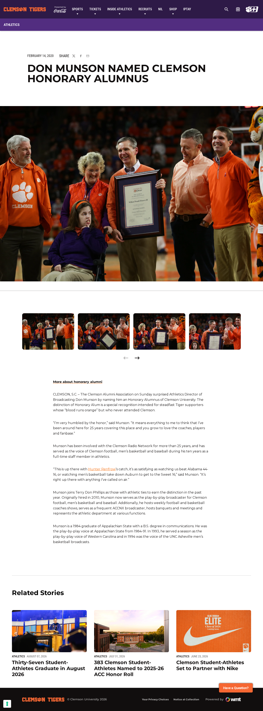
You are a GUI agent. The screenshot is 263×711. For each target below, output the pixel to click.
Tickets (95, 9)
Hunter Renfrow (102, 469)
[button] (137, 358)
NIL (160, 9)
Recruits (145, 9)
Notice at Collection (186, 699)
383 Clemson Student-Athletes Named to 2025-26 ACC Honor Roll (129, 668)
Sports (77, 9)
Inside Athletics (119, 9)
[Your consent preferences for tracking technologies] (7, 704)
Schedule (238, 9)
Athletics (18, 656)
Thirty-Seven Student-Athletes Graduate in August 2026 (48, 668)
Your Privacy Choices (155, 699)
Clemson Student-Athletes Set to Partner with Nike (210, 665)
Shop (173, 9)
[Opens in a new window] (252, 9)
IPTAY (187, 9)
